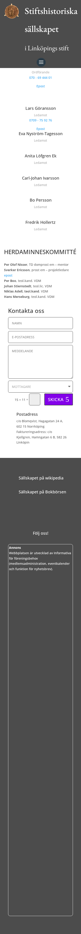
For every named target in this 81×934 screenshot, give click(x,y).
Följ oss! (40, 533)
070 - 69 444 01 (40, 77)
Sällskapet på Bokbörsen (42, 491)
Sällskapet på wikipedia (41, 478)
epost (8, 275)
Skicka (55, 399)
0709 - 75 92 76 (40, 120)
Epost (40, 86)
